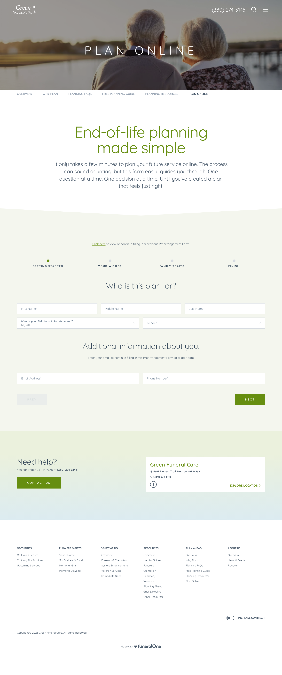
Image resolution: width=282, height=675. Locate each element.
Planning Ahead (152, 586)
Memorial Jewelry (70, 570)
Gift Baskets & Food (71, 560)
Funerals (148, 565)
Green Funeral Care (174, 464)
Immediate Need (111, 576)
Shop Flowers (67, 555)
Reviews (233, 565)
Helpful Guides (152, 560)
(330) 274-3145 (228, 9)
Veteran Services (111, 570)
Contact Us (39, 483)
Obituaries (24, 548)
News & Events (236, 560)
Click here (99, 244)
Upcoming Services (28, 565)
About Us (234, 548)
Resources (151, 548)
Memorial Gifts (68, 565)
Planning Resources (198, 576)
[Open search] (254, 9)
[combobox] (78, 323)
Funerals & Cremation (114, 560)
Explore (243, 485)
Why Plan (191, 560)
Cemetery (149, 576)
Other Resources (153, 596)
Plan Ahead (194, 548)
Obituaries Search (27, 555)
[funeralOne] (149, 646)
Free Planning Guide (198, 570)
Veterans (148, 581)
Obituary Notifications (30, 560)
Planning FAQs (194, 565)
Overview (106, 555)
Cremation (149, 570)
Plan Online (192, 581)
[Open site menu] (265, 9)
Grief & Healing (152, 591)
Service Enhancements (114, 565)
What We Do (109, 548)
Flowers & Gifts (70, 548)
